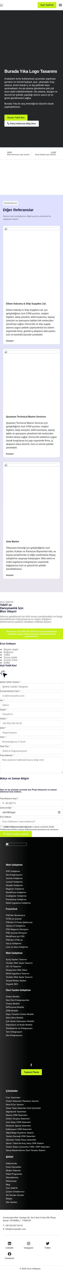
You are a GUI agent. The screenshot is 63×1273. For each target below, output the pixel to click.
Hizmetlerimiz (12, 1177)
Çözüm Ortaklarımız (15, 1191)
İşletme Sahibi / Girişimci (10, 682)
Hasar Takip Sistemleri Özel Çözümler (23, 1108)
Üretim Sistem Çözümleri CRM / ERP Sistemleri (28, 1147)
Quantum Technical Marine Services (26, 416)
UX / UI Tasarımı (13, 966)
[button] (60, 5)
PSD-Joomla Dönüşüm (16, 933)
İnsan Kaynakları (13, 1167)
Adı (1, 700)
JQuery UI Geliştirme (15, 926)
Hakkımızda (11, 1163)
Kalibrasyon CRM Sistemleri (19, 1129)
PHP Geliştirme (13, 871)
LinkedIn (9, 1248)
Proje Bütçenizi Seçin (8, 799)
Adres (2, 737)
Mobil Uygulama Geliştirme (18, 903)
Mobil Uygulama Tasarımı (17, 973)
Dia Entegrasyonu (14, 875)
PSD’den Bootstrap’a (15, 915)
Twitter (48, 1248)
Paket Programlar (14, 1174)
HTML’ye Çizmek (14, 919)
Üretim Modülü (12, 996)
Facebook (9, 1258)
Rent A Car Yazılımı (15, 1104)
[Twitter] (47, 1243)
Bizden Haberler (13, 1170)
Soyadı (3, 710)
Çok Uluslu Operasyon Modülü (20, 1021)
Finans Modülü (13, 1003)
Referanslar (11, 1181)
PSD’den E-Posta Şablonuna (19, 922)
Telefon (3, 719)
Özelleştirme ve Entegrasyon (19, 1028)
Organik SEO (12, 984)
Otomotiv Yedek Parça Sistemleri (21, 1140)
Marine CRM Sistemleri (16, 1115)
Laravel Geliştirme (14, 882)
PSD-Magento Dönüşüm (17, 929)
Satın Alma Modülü (14, 1017)
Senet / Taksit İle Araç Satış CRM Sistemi (25, 1143)
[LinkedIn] (9, 1243)
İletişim (9, 1198)
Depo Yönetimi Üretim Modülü (20, 1014)
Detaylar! (10, 341)
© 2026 (23, 1268)
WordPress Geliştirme (16, 892)
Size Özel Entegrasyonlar (17, 1000)
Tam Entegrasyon (14, 1032)
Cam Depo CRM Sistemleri (18, 1122)
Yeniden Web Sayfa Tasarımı (19, 963)
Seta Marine (12, 541)
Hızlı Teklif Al (11, 1188)
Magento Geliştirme (15, 889)
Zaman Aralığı (5, 808)
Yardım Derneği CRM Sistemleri (20, 1136)
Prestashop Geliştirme (16, 899)
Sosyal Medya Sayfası (16, 980)
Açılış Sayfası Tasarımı (16, 959)
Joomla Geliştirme (14, 878)
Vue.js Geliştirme (13, 943)
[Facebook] (9, 1254)
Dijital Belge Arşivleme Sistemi (20, 1133)
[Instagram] (28, 1243)
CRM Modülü (12, 1010)
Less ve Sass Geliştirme (17, 947)
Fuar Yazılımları (13, 1097)
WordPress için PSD (15, 936)
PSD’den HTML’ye (14, 940)
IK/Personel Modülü (15, 1007)
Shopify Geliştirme (14, 885)
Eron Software (5, 817)
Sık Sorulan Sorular (15, 1195)
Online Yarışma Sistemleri (18, 1118)
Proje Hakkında (6, 755)
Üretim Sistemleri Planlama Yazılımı (22, 1101)
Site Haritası (11, 1202)
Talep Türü (4, 746)
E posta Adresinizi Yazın (9, 691)
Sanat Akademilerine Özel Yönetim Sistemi (25, 1150)
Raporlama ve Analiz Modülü (19, 1025)
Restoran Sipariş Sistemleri (18, 1125)
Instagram (28, 1248)
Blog (8, 1184)
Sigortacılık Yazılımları (16, 1111)
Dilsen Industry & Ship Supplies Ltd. (26, 303)
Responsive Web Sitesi (16, 970)
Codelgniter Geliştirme (16, 896)
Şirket (2, 728)
